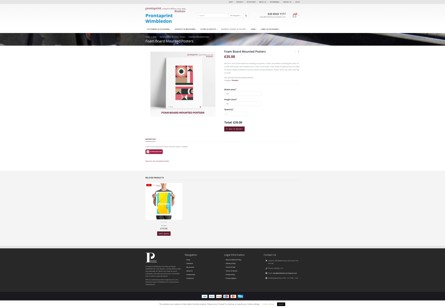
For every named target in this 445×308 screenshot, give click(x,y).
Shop (231, 2)
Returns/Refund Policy (233, 260)
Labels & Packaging (269, 29)
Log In (297, 2)
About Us (262, 2)
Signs (253, 29)
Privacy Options (231, 278)
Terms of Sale (230, 267)
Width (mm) (230, 89)
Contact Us (287, 2)
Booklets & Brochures (185, 29)
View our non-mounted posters (157, 161)
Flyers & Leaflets (208, 29)
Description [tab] (150, 139)
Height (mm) (230, 99)
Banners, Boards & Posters (233, 29)
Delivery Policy (231, 263)
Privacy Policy (230, 275)
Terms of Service (231, 271)
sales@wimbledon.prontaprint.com (285, 273)
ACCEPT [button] (281, 304)
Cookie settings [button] (268, 304)
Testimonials (274, 2)
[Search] (246, 15)
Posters (235, 80)
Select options (164, 233)
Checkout (239, 2)
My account (251, 2)
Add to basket (236, 129)
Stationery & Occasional (158, 29)
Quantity (228, 109)
